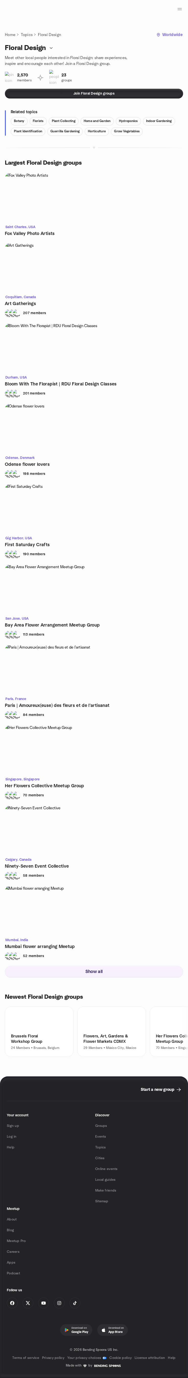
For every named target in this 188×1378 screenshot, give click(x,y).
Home (10, 35)
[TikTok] (75, 1303)
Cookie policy (120, 1358)
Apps (11, 1262)
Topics (27, 35)
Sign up (13, 1126)
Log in (12, 1136)
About (12, 1219)
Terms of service (25, 1358)
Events (100, 1136)
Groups (101, 1126)
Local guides (105, 1179)
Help (10, 1147)
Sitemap (101, 1201)
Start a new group (157, 1090)
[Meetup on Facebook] (12, 1303)
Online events (106, 1169)
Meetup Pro (16, 1241)
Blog (10, 1230)
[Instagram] (59, 1303)
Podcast (13, 1273)
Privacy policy (53, 1358)
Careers (13, 1252)
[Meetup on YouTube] (43, 1303)
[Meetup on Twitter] (28, 1303)
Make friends (105, 1190)
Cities (100, 1158)
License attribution (150, 1358)
